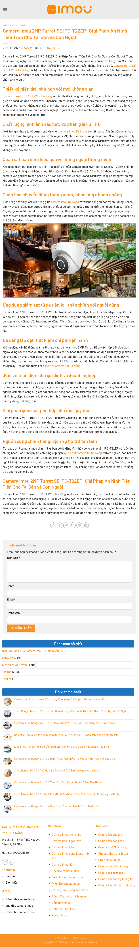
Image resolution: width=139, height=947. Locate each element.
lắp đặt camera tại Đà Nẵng (62, 366)
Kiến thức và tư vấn (14, 25)
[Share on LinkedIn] (86, 525)
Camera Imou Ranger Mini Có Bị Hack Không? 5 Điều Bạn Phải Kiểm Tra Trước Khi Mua (65, 723)
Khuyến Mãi (9, 658)
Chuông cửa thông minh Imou (70, 890)
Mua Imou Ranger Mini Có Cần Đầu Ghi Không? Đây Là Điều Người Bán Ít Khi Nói (61, 746)
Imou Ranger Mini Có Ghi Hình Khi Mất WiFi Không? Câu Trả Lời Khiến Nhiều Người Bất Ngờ (68, 794)
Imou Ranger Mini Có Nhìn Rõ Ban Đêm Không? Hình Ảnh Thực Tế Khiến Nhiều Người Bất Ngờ (70, 711)
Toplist (6, 679)
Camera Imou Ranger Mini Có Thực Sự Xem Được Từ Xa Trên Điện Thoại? (58, 782)
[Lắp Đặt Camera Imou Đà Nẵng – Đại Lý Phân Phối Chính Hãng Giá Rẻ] (69, 9)
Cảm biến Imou (61, 903)
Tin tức (6, 672)
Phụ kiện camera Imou (66, 883)
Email (11, 599)
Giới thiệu (12, 882)
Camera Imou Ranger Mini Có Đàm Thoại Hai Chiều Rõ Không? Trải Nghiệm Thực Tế (64, 758)
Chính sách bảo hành (111, 841)
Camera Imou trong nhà (66, 834)
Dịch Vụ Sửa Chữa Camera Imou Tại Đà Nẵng (30, 651)
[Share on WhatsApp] (53, 525)
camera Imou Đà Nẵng (65, 202)
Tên (10, 586)
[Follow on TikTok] (12, 862)
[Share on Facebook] (60, 525)
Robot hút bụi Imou (64, 909)
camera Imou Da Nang (73, 131)
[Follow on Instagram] (5, 862)
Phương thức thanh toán (113, 853)
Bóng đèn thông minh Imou (69, 896)
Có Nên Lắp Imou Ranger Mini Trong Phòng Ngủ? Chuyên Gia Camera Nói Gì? (60, 699)
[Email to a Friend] (73, 525)
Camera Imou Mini (63, 847)
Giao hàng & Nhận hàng (112, 847)
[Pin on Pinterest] (79, 525)
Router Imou (60, 915)
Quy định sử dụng (109, 860)
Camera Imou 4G (62, 864)
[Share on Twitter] (66, 525)
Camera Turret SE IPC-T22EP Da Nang (27, 96)
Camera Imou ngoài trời (66, 841)
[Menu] (5, 9)
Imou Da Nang (49, 48)
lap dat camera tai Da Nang (84, 453)
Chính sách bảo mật (110, 834)
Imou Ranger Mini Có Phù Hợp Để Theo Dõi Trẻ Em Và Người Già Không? (57, 770)
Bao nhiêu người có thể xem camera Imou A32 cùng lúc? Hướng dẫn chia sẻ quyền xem (66, 735)
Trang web (13, 613)
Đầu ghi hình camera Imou (68, 877)
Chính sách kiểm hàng (111, 873)
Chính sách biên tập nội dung (116, 885)
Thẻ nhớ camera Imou (65, 871)
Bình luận (13, 557)
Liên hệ (10, 876)
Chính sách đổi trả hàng (113, 866)
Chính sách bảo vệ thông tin (115, 879)
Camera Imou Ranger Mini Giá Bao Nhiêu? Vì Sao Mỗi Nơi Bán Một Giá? (56, 806)
